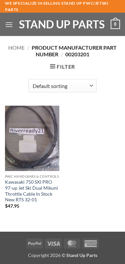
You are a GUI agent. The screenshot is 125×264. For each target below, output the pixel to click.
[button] (9, 24)
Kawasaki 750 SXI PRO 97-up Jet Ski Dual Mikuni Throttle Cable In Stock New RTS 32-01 (31, 190)
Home (16, 47)
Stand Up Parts (62, 24)
